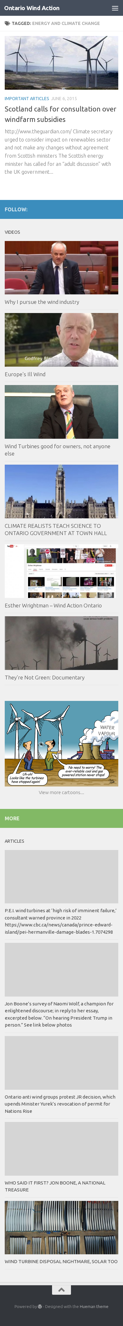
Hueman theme (94, 1306)
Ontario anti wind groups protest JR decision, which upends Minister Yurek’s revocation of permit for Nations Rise (60, 1104)
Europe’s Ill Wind (25, 374)
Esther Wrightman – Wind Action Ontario (53, 605)
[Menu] (115, 8)
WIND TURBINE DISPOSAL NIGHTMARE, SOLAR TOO (61, 1261)
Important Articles (27, 98)
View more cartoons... (61, 792)
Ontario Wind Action (32, 7)
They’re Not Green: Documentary (45, 677)
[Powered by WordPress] (40, 1307)
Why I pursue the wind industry (42, 302)
